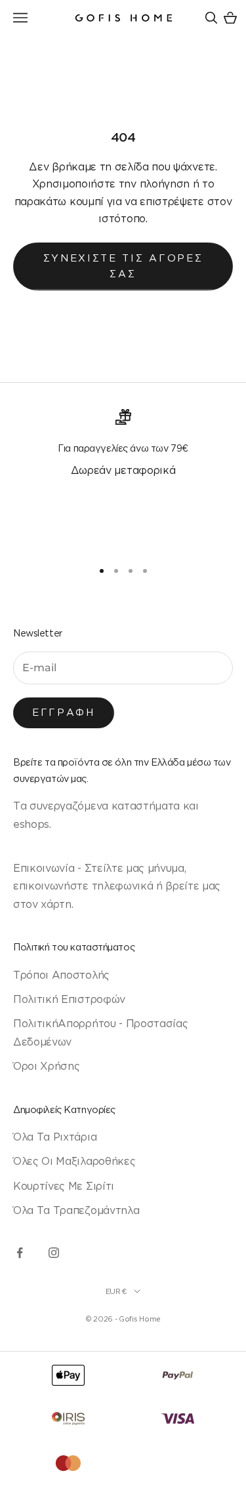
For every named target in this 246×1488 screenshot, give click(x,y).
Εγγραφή (63, 712)
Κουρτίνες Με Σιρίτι (63, 1186)
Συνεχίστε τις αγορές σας (123, 266)
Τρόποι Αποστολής (61, 975)
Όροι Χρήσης (46, 1066)
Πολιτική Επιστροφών (69, 999)
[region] (123, 478)
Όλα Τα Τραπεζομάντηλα (76, 1210)
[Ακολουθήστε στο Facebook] (19, 1252)
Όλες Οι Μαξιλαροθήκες (74, 1161)
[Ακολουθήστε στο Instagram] (53, 1252)
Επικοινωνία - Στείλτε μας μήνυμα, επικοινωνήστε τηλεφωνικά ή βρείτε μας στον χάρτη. (116, 886)
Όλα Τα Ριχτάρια (54, 1137)
